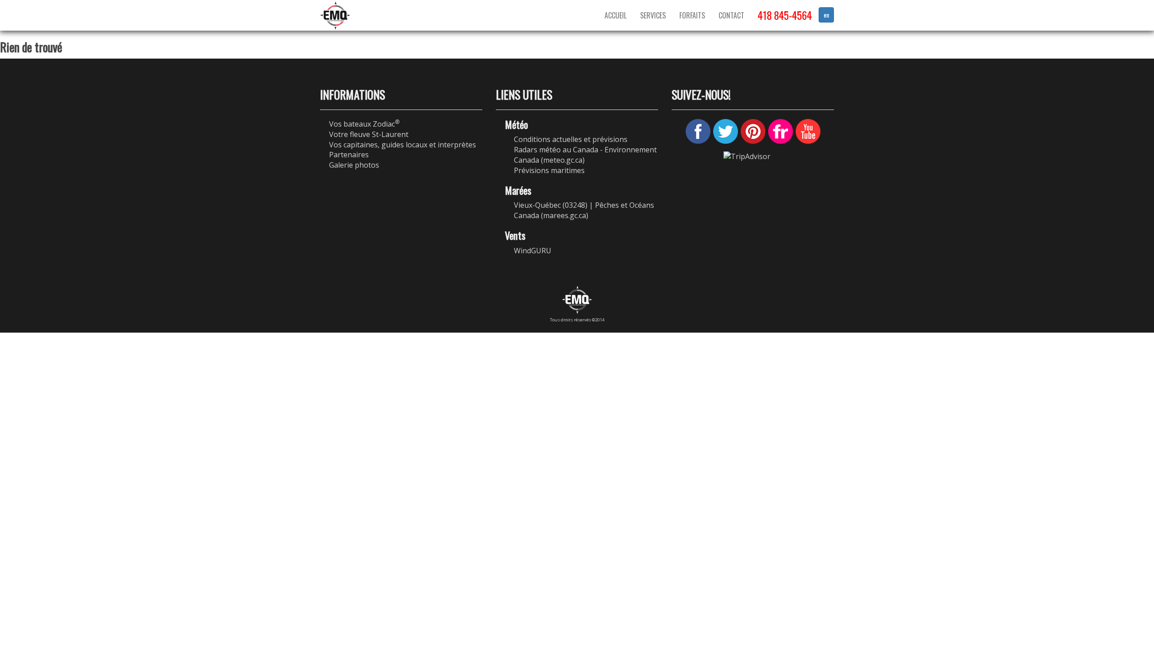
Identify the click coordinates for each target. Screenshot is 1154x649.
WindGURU (532, 251)
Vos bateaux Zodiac (364, 124)
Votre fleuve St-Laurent (368, 134)
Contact (731, 15)
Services (653, 15)
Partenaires (349, 155)
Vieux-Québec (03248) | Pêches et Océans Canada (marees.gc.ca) (584, 210)
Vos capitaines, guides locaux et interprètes (402, 145)
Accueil (615, 15)
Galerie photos (354, 165)
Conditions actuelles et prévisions (570, 139)
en (826, 14)
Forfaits (692, 15)
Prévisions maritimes (549, 170)
